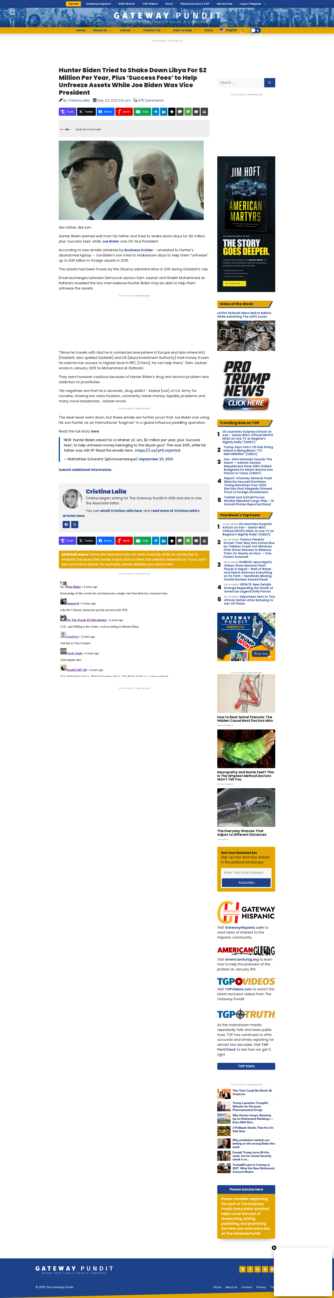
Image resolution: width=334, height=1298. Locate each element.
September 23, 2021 (156, 459)
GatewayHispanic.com (244, 927)
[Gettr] (250, 1269)
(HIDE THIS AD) (175, 40)
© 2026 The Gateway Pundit (54, 1287)
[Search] (269, 82)
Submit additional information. (85, 469)
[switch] (255, 30)
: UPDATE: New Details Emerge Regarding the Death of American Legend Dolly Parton (248, 588)
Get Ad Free (224, 4)
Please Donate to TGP (194, 4)
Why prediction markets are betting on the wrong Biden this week (254, 1143)
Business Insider (138, 250)
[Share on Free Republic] (172, 112)
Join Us (125, 30)
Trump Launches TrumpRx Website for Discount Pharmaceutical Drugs (250, 1106)
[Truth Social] (242, 1269)
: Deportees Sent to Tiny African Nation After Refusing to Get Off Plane (249, 600)
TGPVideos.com (238, 989)
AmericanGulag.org (242, 959)
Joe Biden (110, 241)
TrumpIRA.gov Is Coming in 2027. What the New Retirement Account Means (254, 1168)
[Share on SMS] (188, 112)
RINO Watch (127, 4)
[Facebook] (265, 1269)
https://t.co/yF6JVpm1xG (158, 450)
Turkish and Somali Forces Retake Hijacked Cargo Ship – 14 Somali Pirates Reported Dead (249, 501)
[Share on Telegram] (155, 112)
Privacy (261, 1287)
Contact (247, 1287)
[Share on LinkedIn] (163, 112)
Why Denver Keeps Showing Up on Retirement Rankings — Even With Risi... (253, 1119)
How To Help (182, 30)
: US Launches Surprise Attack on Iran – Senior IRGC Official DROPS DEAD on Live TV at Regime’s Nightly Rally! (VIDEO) (248, 529)
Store (169, 4)
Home (80, 30)
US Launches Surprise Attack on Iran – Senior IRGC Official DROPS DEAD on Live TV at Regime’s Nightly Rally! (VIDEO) (247, 437)
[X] (257, 1269)
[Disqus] (134, 628)
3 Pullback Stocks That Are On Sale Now (253, 1129)
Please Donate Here (246, 1189)
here (95, 431)
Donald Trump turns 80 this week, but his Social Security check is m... (252, 1156)
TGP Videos (150, 4)
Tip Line (73, 4)
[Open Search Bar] (243, 30)
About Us (100, 30)
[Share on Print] (204, 112)
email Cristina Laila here (121, 510)
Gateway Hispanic (98, 4)
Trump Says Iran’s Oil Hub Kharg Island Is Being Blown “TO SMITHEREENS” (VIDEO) (248, 450)
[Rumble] (272, 1269)
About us (231, 1287)
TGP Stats (246, 1066)
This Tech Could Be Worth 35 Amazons (252, 1092)
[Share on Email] (196, 112)
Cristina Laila (106, 491)
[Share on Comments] (180, 112)
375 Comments (151, 100)
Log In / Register (250, 4)
